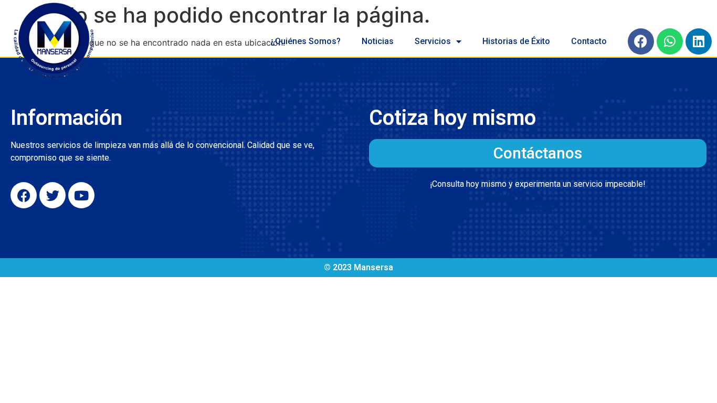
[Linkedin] (699, 41)
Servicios (433, 41)
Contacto (589, 41)
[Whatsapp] (670, 41)
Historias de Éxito (516, 41)
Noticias (378, 41)
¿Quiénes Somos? (305, 41)
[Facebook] (641, 41)
